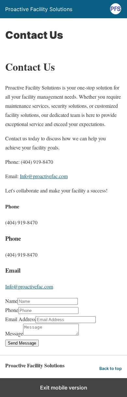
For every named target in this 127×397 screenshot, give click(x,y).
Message (14, 333)
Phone (11, 309)
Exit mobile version (63, 387)
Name (11, 300)
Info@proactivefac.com (44, 176)
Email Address (20, 319)
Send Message (22, 343)
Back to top (110, 368)
